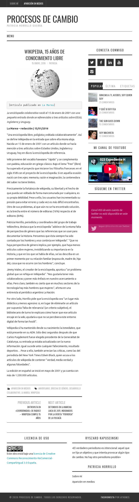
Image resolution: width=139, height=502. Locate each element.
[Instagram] (92, 71)
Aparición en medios (33, 3)
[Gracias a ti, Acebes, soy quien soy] (92, 97)
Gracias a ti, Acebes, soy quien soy (115, 96)
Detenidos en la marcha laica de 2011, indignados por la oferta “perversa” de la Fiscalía (60, 412)
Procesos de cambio (42, 18)
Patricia (53, 63)
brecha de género (59, 388)
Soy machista (106, 132)
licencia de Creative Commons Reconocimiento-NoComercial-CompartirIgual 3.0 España (31, 458)
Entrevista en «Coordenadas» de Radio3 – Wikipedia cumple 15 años (28, 412)
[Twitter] (92, 62)
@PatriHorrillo (112, 226)
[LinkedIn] (110, 62)
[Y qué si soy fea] (92, 111)
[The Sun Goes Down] (92, 123)
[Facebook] (101, 62)
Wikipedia (35, 392)
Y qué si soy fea (107, 109)
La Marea (48, 105)
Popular (97, 86)
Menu (10, 36)
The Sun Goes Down (109, 121)
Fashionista (108, 497)
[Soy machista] (92, 134)
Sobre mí (14, 3)
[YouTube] (119, 62)
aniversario (44, 388)
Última (111, 86)
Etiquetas (126, 86)
